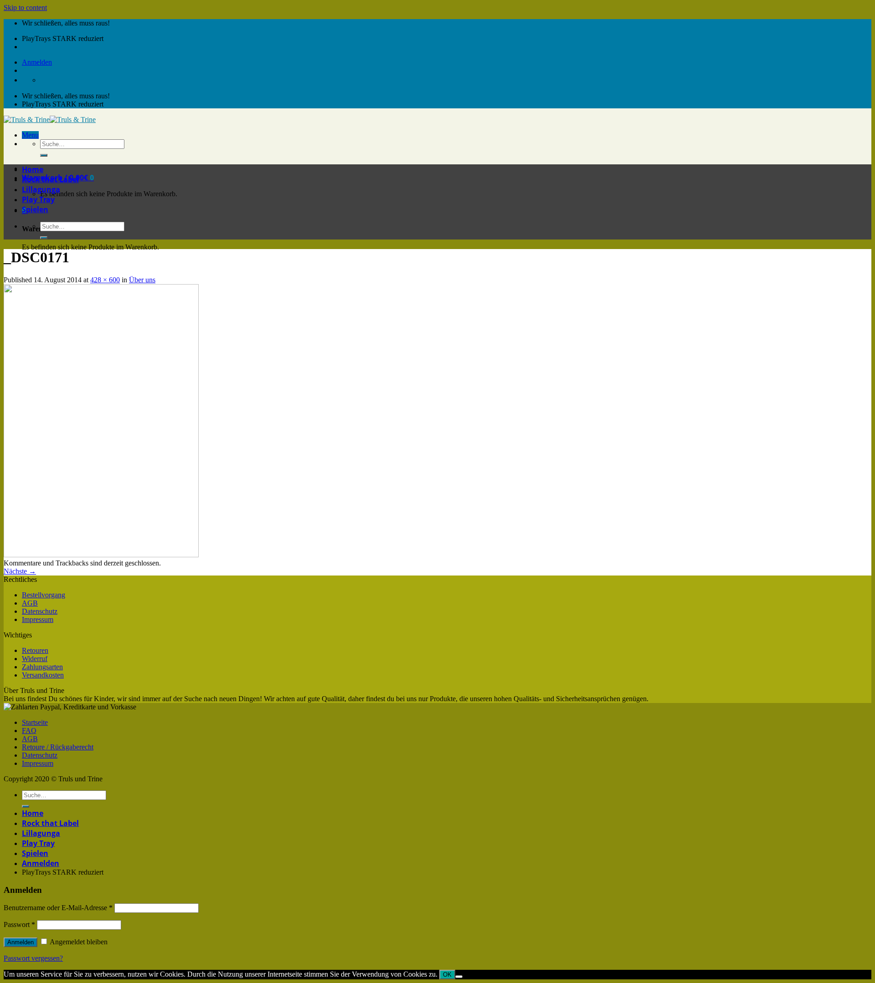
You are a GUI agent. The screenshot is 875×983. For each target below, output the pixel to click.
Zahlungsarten (42, 667)
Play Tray (38, 199)
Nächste (20, 571)
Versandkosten (43, 675)
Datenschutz (39, 611)
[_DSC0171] (101, 555)
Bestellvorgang (43, 595)
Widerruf (34, 658)
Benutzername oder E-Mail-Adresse (58, 908)
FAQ (29, 730)
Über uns (142, 280)
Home (32, 169)
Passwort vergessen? (33, 958)
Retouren (35, 650)
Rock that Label (50, 179)
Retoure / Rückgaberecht (57, 747)
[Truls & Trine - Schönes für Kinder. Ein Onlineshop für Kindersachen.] (50, 119)
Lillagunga (41, 189)
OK (447, 974)
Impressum (37, 619)
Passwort (19, 924)
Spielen (35, 209)
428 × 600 (105, 280)
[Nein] (459, 976)
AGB (30, 603)
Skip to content (25, 7)
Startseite (35, 722)
